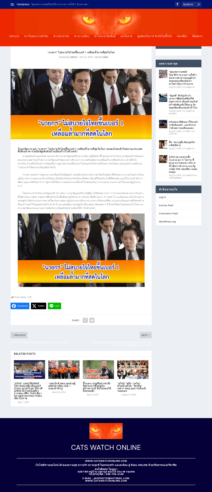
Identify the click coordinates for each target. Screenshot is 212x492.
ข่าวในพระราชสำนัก (36, 36)
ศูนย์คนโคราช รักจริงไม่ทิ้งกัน (154, 36)
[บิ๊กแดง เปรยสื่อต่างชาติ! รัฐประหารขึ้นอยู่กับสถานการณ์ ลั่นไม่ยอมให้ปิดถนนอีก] (98, 369)
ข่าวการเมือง (81, 36)
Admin (73, 57)
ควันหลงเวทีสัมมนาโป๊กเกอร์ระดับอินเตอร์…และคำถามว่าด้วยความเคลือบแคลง (183, 124)
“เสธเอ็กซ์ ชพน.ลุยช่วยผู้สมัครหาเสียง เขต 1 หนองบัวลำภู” (62, 386)
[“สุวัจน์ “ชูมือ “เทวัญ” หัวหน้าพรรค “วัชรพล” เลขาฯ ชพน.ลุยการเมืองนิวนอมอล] (132, 369)
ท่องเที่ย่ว (182, 36)
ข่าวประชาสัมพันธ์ (105, 36)
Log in (162, 197)
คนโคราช (126, 36)
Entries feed (166, 205)
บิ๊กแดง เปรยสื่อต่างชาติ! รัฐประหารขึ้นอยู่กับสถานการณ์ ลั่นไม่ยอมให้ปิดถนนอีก (97, 387)
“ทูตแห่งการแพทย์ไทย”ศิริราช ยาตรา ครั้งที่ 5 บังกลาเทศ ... (60, 4)
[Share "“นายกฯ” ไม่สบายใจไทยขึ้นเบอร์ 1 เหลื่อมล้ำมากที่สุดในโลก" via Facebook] (85, 320)
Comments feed (168, 213)
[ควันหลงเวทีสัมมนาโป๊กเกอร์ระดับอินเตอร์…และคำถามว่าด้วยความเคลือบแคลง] (163, 124)
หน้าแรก (14, 36)
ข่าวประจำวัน (61, 36)
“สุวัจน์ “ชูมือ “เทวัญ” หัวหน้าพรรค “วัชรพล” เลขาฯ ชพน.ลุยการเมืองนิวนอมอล (131, 387)
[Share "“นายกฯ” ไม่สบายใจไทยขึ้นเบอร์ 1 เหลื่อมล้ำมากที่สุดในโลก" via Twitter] (92, 320)
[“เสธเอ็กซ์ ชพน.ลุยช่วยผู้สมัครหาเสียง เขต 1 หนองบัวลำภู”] (64, 369)
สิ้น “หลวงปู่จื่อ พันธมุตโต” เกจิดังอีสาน (182, 144)
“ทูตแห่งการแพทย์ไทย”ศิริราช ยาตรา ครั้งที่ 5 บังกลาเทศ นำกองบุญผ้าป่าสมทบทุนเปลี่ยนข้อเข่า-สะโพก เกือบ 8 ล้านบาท (183, 77)
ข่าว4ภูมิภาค (188, 87)
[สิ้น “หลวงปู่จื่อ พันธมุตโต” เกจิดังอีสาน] (163, 144)
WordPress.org (167, 221)
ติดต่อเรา (197, 36)
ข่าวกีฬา (186, 131)
